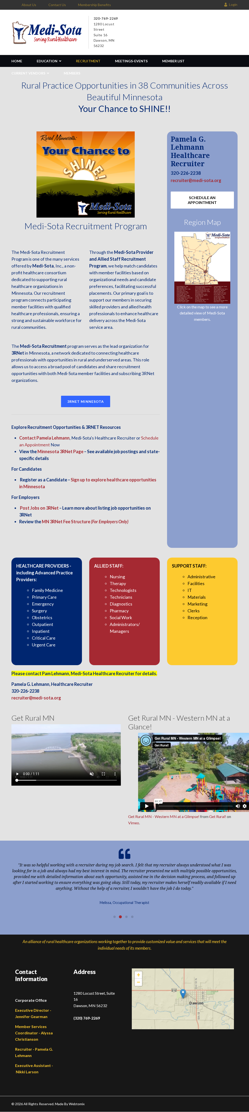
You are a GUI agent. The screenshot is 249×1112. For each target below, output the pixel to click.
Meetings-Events (131, 61)
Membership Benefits (94, 5)
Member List (173, 61)
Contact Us (57, 5)
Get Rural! (217, 816)
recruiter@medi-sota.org (196, 180)
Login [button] (233, 4)
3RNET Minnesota (85, 401)
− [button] (138, 982)
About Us (29, 5)
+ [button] (138, 975)
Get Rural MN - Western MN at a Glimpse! (163, 816)
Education (47, 61)
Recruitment (88, 61)
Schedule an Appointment (202, 200)
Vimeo (133, 822)
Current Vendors (28, 73)
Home (16, 61)
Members (72, 73)
